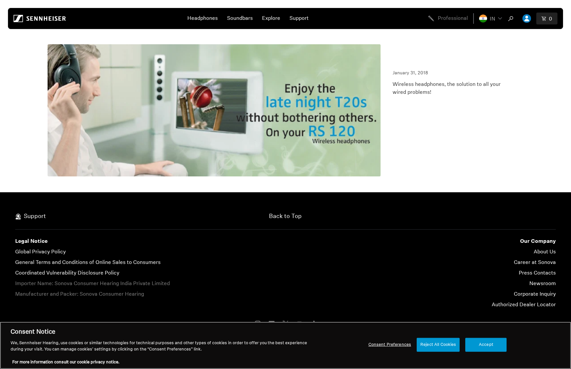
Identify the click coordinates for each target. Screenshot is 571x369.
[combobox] (512, 18)
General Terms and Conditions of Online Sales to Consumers (88, 262)
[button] (490, 18)
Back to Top (285, 217)
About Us (545, 252)
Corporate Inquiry (535, 294)
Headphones (202, 18)
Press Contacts (537, 273)
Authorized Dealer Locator (524, 305)
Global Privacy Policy (40, 252)
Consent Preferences (389, 345)
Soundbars (240, 18)
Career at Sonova (535, 262)
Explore (271, 18)
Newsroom (542, 283)
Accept (486, 345)
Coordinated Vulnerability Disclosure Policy (67, 273)
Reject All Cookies (438, 345)
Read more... (408, 104)
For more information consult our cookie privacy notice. (65, 362)
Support (299, 18)
